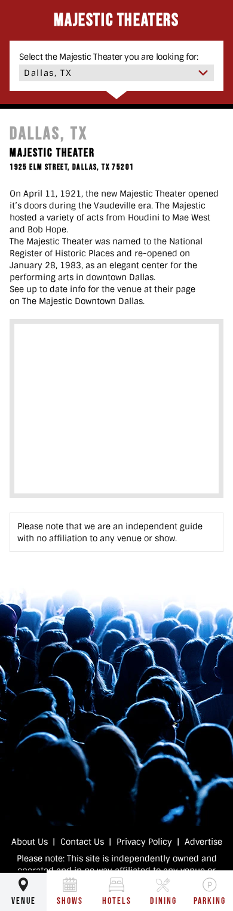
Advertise (203, 841)
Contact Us (82, 841)
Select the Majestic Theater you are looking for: (108, 56)
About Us (29, 841)
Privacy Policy (144, 841)
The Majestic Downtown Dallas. (83, 301)
